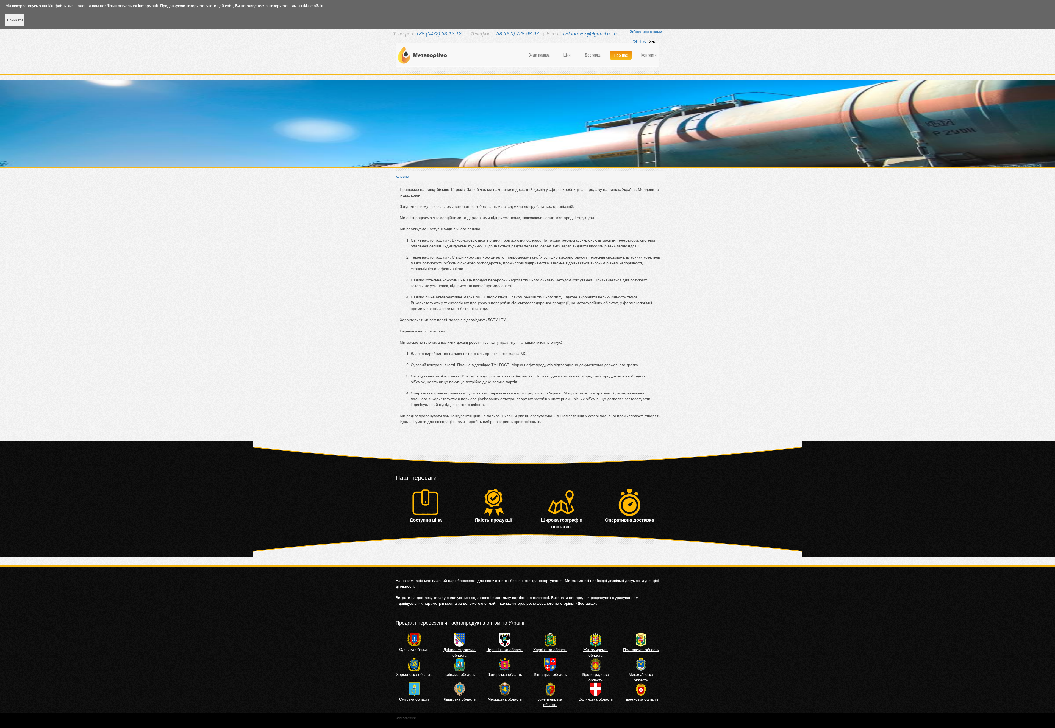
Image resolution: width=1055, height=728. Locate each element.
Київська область (460, 674)
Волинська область (596, 699)
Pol (634, 41)
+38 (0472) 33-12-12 (438, 33)
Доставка (592, 55)
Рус (643, 41)
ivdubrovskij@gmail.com (590, 33)
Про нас (621, 55)
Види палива (539, 55)
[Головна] (423, 55)
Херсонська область (414, 674)
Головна (401, 176)
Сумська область (414, 699)
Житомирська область (595, 652)
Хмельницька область (550, 701)
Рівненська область (641, 699)
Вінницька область (550, 674)
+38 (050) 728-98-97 (516, 33)
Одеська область (414, 649)
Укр (652, 41)
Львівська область (460, 699)
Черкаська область (505, 699)
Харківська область (550, 649)
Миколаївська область (641, 676)
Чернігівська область (505, 649)
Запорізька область (505, 674)
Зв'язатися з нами (646, 31)
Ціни (567, 55)
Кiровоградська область (595, 676)
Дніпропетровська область (459, 652)
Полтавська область (641, 649)
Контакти (649, 55)
